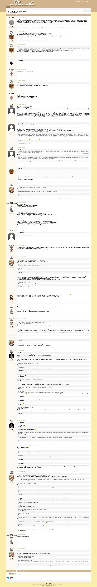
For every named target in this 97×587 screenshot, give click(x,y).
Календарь (12, 7)
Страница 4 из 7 (29, 14)
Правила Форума (18, 7)
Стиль (50, 583)
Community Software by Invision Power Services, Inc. (48, 585)
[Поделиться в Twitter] (8, 578)
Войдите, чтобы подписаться (78, 11)
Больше (88, 8)
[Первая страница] (7, 14)
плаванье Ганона (21, 379)
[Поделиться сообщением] (89, 17)
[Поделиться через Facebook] (7, 578)
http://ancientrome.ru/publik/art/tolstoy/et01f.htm (25, 179)
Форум (8, 7)
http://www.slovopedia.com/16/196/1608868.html (25, 143)
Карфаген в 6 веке (33, 375)
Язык (46, 583)
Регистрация (88, 1)
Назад (10, 14)
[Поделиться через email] (12, 578)
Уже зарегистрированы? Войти (79, 1)
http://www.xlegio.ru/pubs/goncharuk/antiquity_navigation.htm (27, 97)
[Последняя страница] (25, 14)
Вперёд (23, 14)
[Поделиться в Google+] (10, 578)
